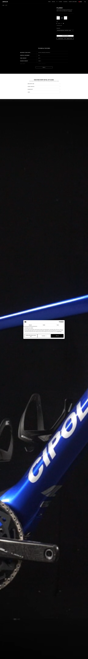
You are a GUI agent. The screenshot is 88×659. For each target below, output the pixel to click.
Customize (43, 335)
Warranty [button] (30, 89)
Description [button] (31, 83)
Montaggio (58, 28)
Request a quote (69, 38)
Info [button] (29, 92)
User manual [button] (31, 86)
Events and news (73, 1)
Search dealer (60, 38)
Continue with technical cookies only (31, 336)
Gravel (53, 1)
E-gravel (65, 1)
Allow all (57, 335)
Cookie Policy (59, 331)
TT (57, 1)
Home (3, 5)
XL (63, 23)
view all (44, 67)
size (57, 21)
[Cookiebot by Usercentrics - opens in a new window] (60, 322)
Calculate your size (59, 25)
